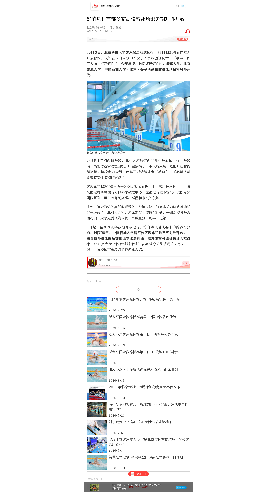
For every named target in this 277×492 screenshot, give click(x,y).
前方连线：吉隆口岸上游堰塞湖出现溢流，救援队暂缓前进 (136, 486)
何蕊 (101, 260)
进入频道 (183, 39)
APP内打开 (141, 474)
